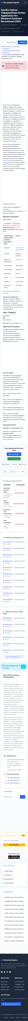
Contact (12, 1017)
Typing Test (8, 875)
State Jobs (4, 981)
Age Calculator (9, 879)
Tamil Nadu (16, 46)
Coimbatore (6, 48)
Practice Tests (19, 987)
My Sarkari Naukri (11, 2)
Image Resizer (9, 871)
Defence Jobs (5, 987)
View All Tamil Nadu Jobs (13, 656)
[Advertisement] (14, 88)
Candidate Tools (19, 984)
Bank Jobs (4, 984)
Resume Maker (9, 883)
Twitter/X (14, 464)
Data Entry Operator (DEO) (7, 490)
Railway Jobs (5, 989)
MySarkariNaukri (6, 46)
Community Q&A (20, 989)
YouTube (23, 464)
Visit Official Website (13, 783)
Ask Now (23, 666)
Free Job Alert (19, 981)
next (23, 471)
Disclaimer (24, 1017)
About (6, 1017)
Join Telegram (15, 454)
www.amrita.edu (15, 139)
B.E (21, 259)
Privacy (18, 1017)
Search (22, 42)
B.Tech (18, 259)
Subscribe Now (14, 845)
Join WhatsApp (15, 459)
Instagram (7, 464)
